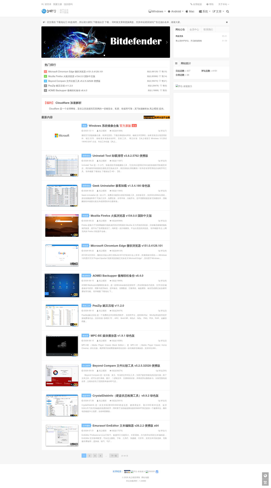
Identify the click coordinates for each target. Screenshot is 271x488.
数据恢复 (86, 275)
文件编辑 (86, 425)
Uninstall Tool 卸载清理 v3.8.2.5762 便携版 (120, 156)
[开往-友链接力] (184, 85)
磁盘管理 (86, 395)
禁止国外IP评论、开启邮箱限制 (189, 40)
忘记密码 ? (154, 36)
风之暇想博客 (48, 11)
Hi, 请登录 (46, 4)
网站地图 (145, 477)
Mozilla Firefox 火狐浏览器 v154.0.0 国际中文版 (71, 76)
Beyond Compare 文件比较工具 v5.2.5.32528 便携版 (74, 80)
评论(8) (164, 250)
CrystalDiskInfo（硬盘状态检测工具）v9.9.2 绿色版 (126, 395)
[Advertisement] (201, 114)
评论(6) (164, 280)
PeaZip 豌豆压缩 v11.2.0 (60, 85)
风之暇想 (102, 130)
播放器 (85, 335)
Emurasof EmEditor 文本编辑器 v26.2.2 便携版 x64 (126, 425)
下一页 (114, 455)
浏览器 (85, 215)
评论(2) (164, 220)
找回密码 (68, 4)
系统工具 (86, 305)
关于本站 (223, 4)
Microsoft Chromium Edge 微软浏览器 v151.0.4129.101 (75, 71)
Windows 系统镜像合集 (110, 126)
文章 (219, 11)
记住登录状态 (120, 36)
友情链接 (197, 4)
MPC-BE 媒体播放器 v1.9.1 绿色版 (113, 335)
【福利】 (49, 103)
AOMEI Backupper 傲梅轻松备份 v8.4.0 (67, 90)
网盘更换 (179, 36)
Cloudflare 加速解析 (69, 103)
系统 (205, 11)
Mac (191, 11)
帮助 (211, 4)
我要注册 (57, 4)
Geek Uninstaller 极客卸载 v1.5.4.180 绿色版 (121, 186)
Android (176, 11)
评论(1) (164, 430)
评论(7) (164, 130)
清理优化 (86, 155)
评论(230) (162, 370)
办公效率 (86, 365)
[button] (44, 42)
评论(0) (164, 160)
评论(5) (164, 400)
